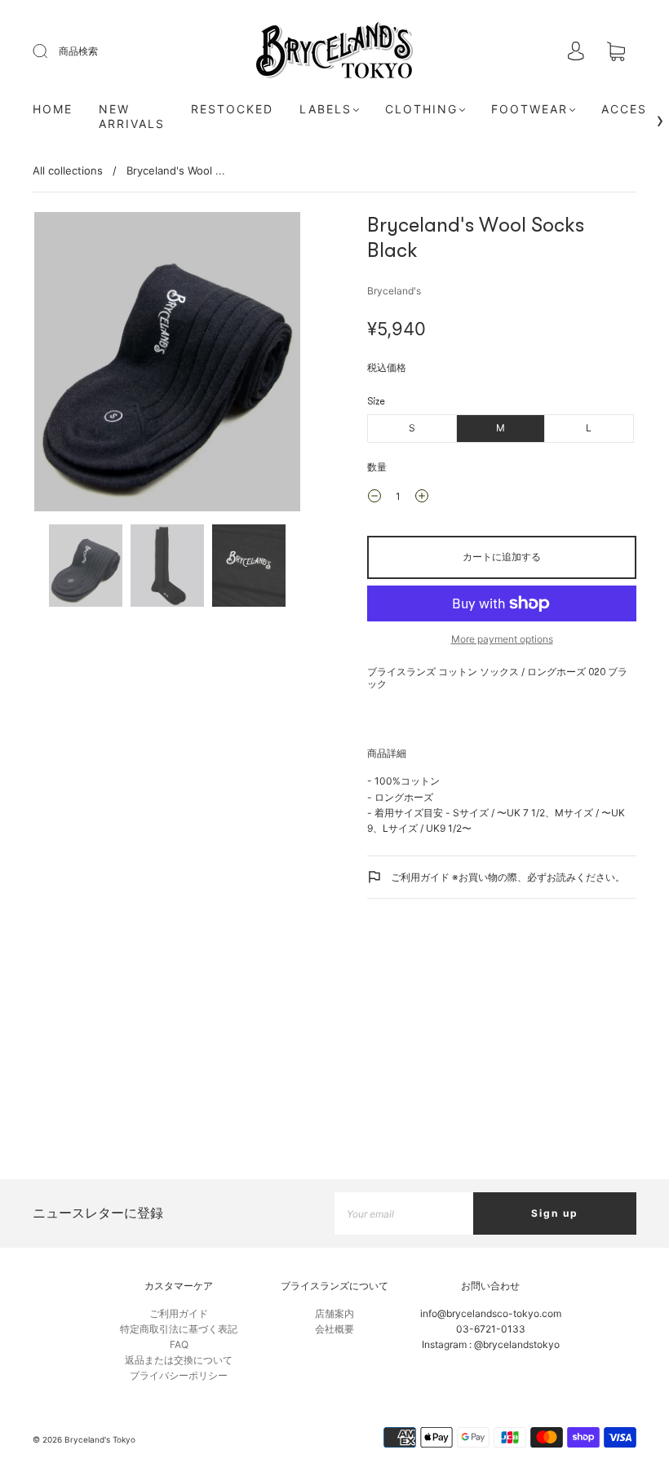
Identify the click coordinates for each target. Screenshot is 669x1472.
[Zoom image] (167, 365)
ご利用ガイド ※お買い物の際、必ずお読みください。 (506, 877)
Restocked (232, 109)
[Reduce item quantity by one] (374, 498)
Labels (325, 109)
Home (53, 109)
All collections (68, 170)
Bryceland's (394, 291)
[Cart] (616, 52)
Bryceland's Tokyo (99, 1439)
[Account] (576, 52)
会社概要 (334, 1329)
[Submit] (51, 51)
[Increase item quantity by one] (422, 498)
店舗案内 (334, 1313)
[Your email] (403, 1213)
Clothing (421, 109)
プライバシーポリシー (179, 1375)
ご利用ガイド (178, 1313)
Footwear (529, 109)
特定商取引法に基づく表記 (178, 1329)
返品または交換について (179, 1360)
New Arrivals (132, 116)
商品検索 (78, 51)
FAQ (179, 1344)
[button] (60, 365)
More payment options (502, 639)
